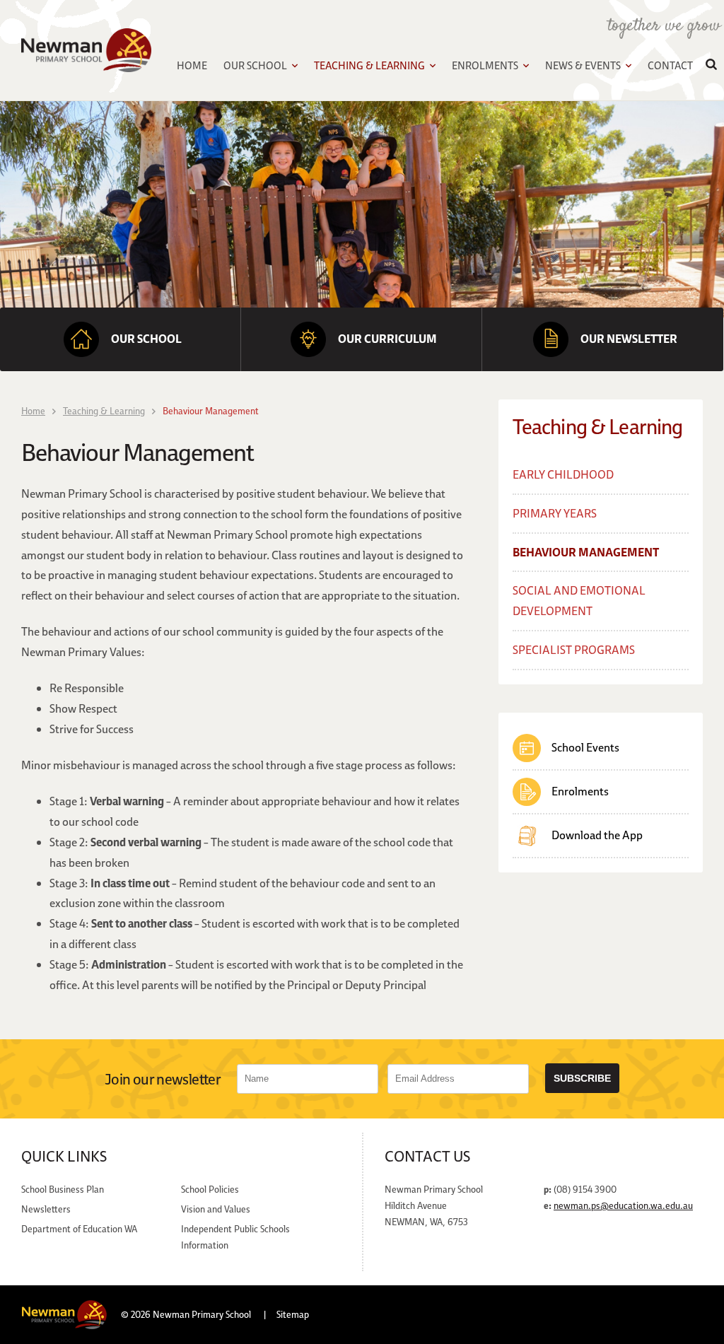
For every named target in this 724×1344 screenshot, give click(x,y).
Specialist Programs (574, 650)
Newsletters (46, 1209)
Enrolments (485, 65)
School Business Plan (62, 1189)
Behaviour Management (586, 552)
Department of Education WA (79, 1228)
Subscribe (582, 1078)
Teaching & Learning (369, 65)
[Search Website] (711, 66)
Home (192, 65)
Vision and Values (215, 1209)
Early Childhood (563, 474)
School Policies (210, 1189)
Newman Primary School (202, 1314)
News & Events (583, 65)
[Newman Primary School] (86, 50)
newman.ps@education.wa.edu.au (623, 1205)
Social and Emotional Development (579, 601)
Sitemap (292, 1314)
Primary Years (555, 513)
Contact (670, 65)
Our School (255, 65)
